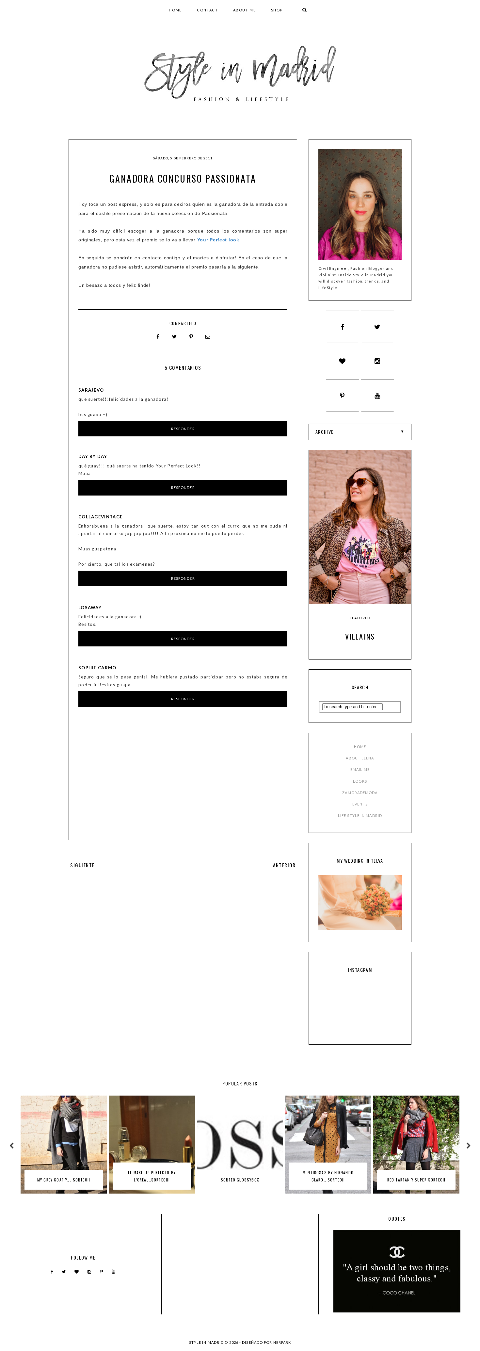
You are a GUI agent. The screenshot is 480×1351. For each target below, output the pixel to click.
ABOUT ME (244, 10)
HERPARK (282, 1342)
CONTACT (207, 10)
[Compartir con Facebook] (158, 337)
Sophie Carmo (97, 667)
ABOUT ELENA (360, 758)
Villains (360, 636)
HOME (175, 10)
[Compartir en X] (175, 337)
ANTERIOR (284, 865)
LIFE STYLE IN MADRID (360, 815)
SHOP (277, 10)
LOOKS (360, 781)
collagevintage (100, 516)
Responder (183, 429)
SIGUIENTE (82, 865)
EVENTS (360, 804)
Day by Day (92, 456)
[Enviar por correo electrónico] (208, 337)
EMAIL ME (360, 769)
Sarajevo (91, 390)
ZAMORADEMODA (359, 792)
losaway (90, 607)
